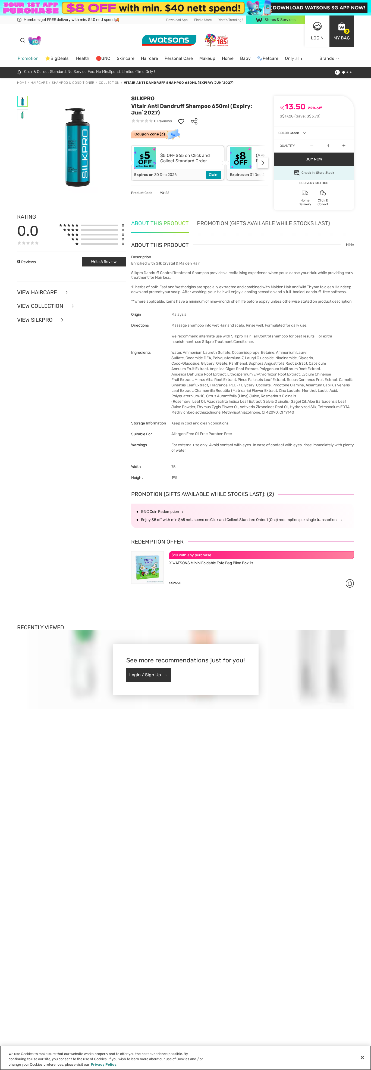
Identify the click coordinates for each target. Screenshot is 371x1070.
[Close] (362, 1057)
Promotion (28, 58)
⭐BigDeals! (57, 58)
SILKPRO (143, 98)
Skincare (125, 58)
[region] (185, 1058)
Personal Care (179, 58)
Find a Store (203, 19)
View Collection (41, 306)
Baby (245, 58)
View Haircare (37, 292)
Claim (213, 174)
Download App (177, 19)
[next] (301, 58)
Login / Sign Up (145, 674)
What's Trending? (230, 19)
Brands (326, 58)
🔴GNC (103, 58)
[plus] (344, 146)
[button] (341, 31)
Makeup (207, 58)
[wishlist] (181, 121)
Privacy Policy (104, 1064)
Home (228, 58)
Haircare (149, 58)
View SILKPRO (35, 320)
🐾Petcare (267, 58)
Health (82, 58)
